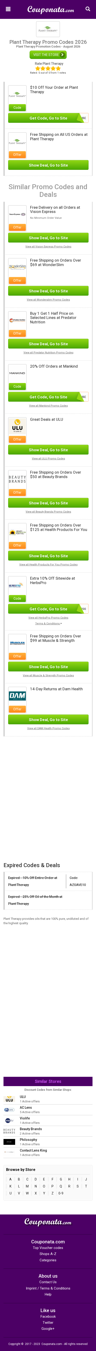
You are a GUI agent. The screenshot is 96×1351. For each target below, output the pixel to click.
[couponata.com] (50, 8)
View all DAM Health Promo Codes (48, 728)
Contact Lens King (33, 1150)
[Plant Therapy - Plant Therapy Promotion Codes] (17, 94)
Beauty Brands (31, 1129)
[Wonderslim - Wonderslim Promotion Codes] (17, 267)
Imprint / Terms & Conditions (48, 1288)
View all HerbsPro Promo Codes (48, 617)
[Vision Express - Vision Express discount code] (17, 214)
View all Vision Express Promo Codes (48, 246)
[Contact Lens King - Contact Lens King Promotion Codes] (9, 1152)
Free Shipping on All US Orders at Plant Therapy (59, 136)
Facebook (48, 1316)
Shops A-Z (48, 1254)
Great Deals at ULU (46, 419)
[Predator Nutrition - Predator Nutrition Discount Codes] (17, 320)
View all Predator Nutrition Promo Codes (48, 352)
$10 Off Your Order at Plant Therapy (54, 89)
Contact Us (48, 1282)
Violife (25, 1118)
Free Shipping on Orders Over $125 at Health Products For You (58, 527)
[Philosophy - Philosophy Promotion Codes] (9, 1142)
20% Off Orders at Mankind (54, 366)
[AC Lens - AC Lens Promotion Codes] (9, 1110)
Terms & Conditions (47, 623)
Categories (48, 1260)
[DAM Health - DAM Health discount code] (17, 696)
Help (48, 1294)
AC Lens (26, 1107)
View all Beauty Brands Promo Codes (48, 511)
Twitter (48, 1322)
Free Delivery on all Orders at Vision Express (55, 209)
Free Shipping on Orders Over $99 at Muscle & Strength (55, 638)
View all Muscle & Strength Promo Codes (48, 675)
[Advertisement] (48, 769)
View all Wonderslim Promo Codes (48, 299)
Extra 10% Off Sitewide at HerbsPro (52, 580)
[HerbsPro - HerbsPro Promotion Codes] (17, 585)
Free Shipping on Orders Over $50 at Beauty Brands (55, 474)
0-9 (60, 1193)
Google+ (48, 1329)
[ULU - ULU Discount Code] (17, 426)
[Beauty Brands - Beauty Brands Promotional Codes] (17, 479)
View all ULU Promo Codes (48, 458)
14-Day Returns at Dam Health (56, 689)
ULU (23, 1097)
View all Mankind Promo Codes (48, 405)
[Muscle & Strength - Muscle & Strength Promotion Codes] (17, 643)
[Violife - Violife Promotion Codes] (9, 1120)
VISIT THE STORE (46, 55)
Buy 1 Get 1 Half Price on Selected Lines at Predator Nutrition (53, 317)
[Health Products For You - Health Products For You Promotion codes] (17, 532)
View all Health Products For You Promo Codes (48, 564)
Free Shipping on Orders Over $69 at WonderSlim (55, 262)
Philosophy (28, 1140)
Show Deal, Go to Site (48, 165)
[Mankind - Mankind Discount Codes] (17, 373)
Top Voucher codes (48, 1248)
